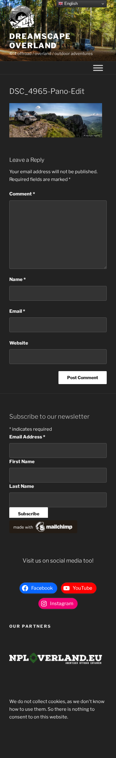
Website (18, 343)
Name (17, 279)
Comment (22, 194)
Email (17, 311)
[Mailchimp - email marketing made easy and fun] (43, 531)
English (70, 3)
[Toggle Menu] (98, 68)
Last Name (21, 486)
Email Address (27, 437)
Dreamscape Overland (40, 41)
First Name (22, 461)
